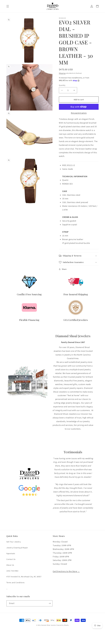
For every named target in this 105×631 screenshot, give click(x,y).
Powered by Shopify (62, 625)
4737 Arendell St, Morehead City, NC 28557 (23, 576)
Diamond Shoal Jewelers (48, 625)
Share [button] (64, 269)
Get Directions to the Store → (66, 571)
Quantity (62, 85)
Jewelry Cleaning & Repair (17, 547)
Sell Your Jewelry (13, 542)
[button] (7, 6)
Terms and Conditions (15, 582)
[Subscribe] (49, 603)
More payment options (79, 113)
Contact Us (10, 559)
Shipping (62, 73)
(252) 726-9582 (12, 571)
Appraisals (10, 553)
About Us (10, 565)
